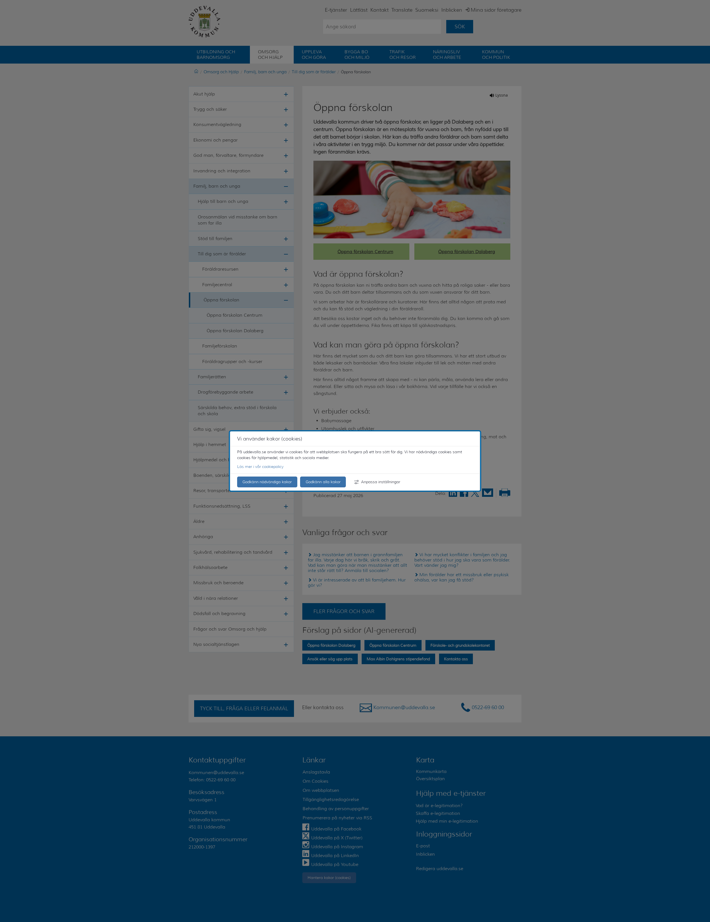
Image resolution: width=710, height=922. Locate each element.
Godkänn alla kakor (323, 481)
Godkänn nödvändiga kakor (267, 481)
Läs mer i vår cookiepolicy (260, 466)
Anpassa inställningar (380, 481)
